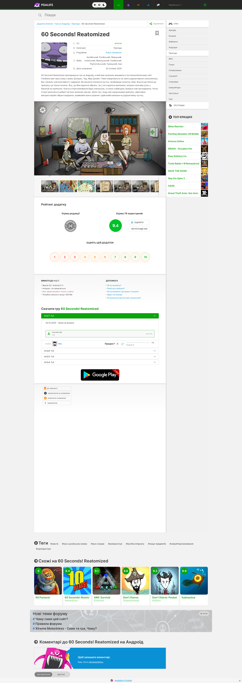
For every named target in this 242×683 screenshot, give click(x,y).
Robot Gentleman (114, 52)
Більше (205, 613)
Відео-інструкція (114, 294)
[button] (163, 104)
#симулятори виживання (181, 544)
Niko (60, 344)
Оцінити (138, 222)
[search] (115, 15)
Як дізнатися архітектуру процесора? (124, 298)
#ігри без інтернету (135, 544)
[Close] (239, 680)
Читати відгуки (139, 229)
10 (145, 257)
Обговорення (43, 674)
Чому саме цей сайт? (50, 619)
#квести (54, 544)
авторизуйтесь (96, 662)
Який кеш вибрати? (116, 288)
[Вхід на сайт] (205, 5)
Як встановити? (114, 285)
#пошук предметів (157, 544)
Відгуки (61, 674)
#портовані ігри (43, 549)
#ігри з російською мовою (74, 544)
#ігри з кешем (97, 544)
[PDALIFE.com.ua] (43, 5)
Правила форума (47, 623)
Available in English (123, 680)
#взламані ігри (115, 544)
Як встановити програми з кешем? (123, 291)
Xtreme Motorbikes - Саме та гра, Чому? (65, 628)
